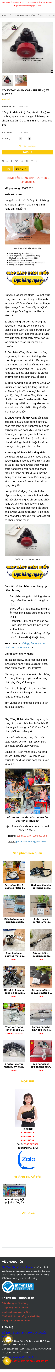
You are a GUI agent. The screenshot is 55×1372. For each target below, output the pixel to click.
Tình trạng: (7, 132)
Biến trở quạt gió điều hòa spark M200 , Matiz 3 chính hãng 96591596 (14, 920)
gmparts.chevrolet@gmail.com (28, 6)
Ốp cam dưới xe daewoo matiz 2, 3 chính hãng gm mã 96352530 (41, 991)
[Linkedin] (22, 161)
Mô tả (7, 169)
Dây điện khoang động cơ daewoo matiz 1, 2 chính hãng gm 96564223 (14, 991)
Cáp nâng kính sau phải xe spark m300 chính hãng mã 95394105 (41, 1065)
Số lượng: (6, 138)
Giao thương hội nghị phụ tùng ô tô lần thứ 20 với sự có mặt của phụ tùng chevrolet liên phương (14, 1201)
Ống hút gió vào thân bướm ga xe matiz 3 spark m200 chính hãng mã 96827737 (14, 1065)
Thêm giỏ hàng (28, 146)
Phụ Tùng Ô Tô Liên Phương (22, 719)
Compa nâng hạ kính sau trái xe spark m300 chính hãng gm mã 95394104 (41, 1028)
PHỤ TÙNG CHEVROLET (25, 15)
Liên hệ (28, 152)
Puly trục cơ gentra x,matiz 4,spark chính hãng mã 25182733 (41, 920)
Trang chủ (6, 15)
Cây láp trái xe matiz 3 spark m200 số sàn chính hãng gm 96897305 (41, 954)
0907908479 (46, 2)
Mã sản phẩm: (8, 106)
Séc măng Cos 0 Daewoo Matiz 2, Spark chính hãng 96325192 (14, 886)
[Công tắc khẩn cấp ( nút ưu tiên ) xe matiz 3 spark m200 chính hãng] (27, 47)
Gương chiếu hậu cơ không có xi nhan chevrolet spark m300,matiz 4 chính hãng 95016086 (41, 886)
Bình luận (21, 169)
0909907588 (18, 2)
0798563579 (33, 2)
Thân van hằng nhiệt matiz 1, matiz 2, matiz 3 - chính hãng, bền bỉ (14, 1028)
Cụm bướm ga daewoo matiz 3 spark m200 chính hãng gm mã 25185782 (14, 954)
